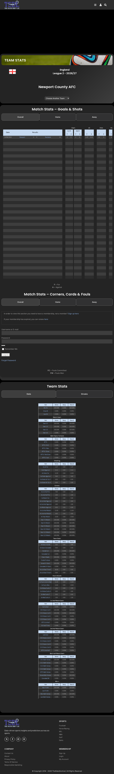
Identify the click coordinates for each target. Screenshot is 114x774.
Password (5, 338)
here (46, 319)
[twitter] (6, 739)
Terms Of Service (11, 762)
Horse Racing (64, 729)
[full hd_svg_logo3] (11, 1)
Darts (61, 740)
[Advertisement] (57, 31)
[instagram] (18, 739)
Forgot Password (8, 360)
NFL (60, 731)
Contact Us (8, 753)
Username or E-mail (9, 329)
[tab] (20, 117)
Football (62, 726)
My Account (64, 759)
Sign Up (62, 753)
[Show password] (3, 345)
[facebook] (12, 739)
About (6, 756)
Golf (60, 737)
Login (61, 756)
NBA (60, 734)
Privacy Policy (9, 759)
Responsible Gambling (13, 765)
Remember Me (10, 349)
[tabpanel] (57, 204)
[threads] (24, 739)
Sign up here (73, 313)
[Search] (107, 5)
